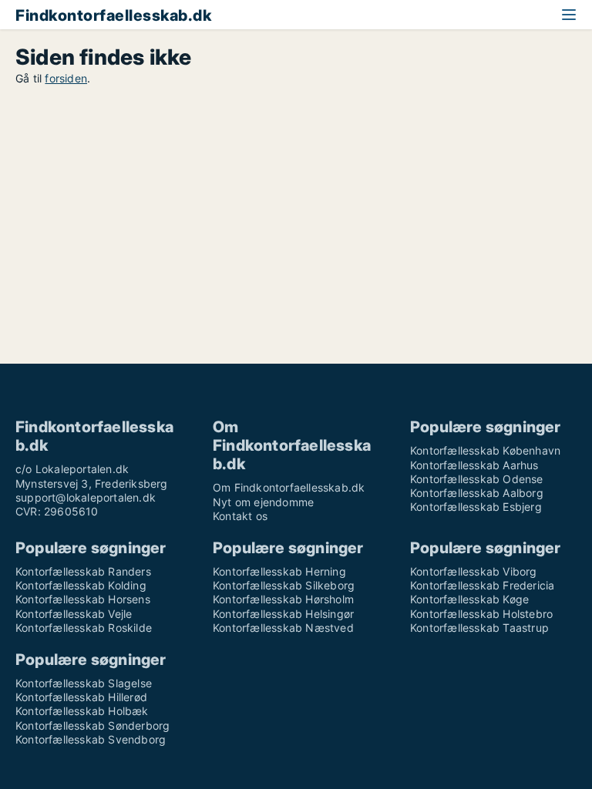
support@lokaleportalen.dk (85, 497)
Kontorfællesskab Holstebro (481, 613)
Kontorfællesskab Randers (83, 571)
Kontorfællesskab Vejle (73, 613)
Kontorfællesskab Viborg (473, 571)
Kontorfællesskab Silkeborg (284, 585)
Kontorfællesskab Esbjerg (476, 506)
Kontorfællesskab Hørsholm (283, 599)
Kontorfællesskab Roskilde (83, 627)
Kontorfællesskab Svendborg (90, 739)
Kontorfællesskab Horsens (82, 599)
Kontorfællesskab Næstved (283, 627)
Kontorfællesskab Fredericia (482, 585)
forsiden (66, 78)
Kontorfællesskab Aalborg (476, 492)
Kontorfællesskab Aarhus (474, 465)
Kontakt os (240, 515)
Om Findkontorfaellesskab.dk (289, 487)
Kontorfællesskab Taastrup (479, 627)
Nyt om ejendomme (263, 502)
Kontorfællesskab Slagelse (83, 683)
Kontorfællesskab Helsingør (283, 613)
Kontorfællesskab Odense (476, 478)
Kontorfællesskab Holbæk (82, 710)
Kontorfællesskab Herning (279, 571)
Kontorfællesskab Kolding (80, 585)
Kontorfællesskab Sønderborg (92, 725)
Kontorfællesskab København (485, 450)
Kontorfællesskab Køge (469, 599)
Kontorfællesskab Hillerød (81, 696)
